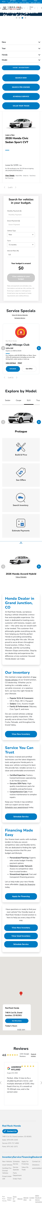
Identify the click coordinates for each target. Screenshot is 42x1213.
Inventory (7, 1157)
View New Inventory (21, 734)
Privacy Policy (9, 1199)
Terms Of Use (15, 1199)
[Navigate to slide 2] (19, 17)
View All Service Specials (20, 315)
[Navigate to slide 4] (25, 17)
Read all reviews (33, 1055)
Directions (35, 1165)
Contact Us (12, 1131)
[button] (21, 994)
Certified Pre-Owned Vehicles (7, 1170)
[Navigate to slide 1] (16, 17)
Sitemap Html (25, 1199)
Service (17, 1157)
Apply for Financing (21, 896)
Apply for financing (27, 884)
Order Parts (17, 1179)
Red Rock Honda (4, 1199)
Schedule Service (19, 318)
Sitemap (20, 1199)
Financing (27, 1157)
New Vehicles (7, 1161)
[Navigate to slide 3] (22, 18)
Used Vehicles (7, 1165)
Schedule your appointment (16, 807)
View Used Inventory (21, 936)
